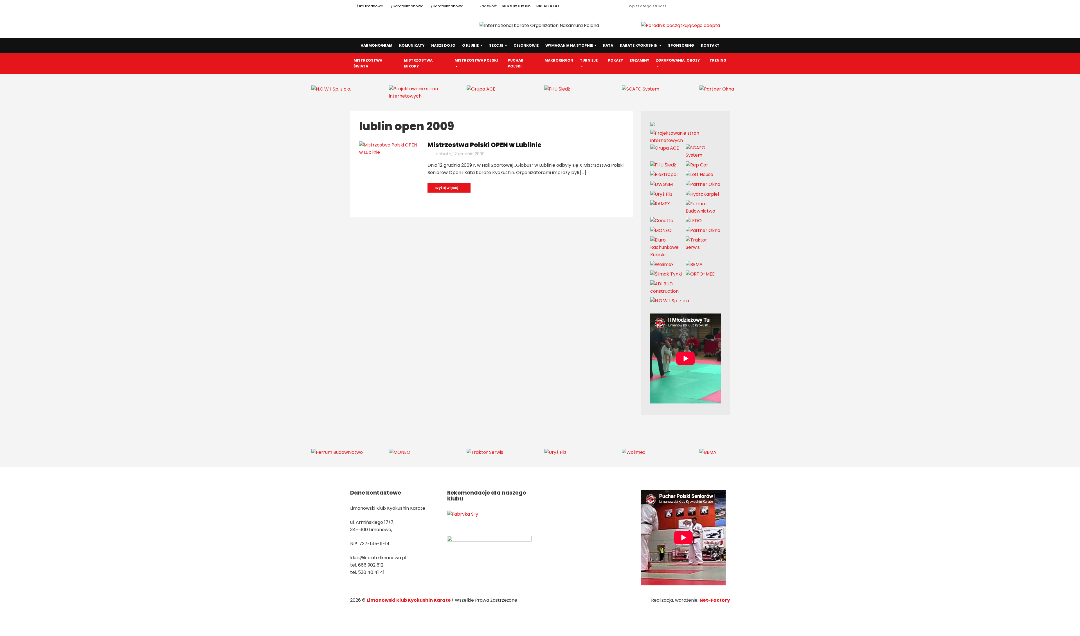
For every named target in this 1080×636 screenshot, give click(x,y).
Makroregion (558, 60)
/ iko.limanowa (369, 6)
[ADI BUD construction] (668, 287)
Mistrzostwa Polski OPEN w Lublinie (484, 144)
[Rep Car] (697, 164)
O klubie (471, 45)
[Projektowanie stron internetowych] (423, 92)
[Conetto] (661, 220)
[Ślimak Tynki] (666, 274)
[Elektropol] (664, 174)
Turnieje (589, 60)
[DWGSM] (661, 184)
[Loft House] (699, 174)
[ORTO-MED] (701, 274)
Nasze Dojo (443, 45)
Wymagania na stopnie (569, 45)
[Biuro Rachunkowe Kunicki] (668, 247)
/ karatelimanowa (406, 6)
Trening (718, 60)
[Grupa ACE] (481, 88)
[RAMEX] (660, 203)
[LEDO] (694, 220)
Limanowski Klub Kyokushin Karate (409, 600)
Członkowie (526, 45)
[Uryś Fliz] (661, 194)
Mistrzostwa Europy (418, 63)
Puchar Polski (515, 63)
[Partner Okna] (716, 88)
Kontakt (710, 45)
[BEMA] (694, 264)
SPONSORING (681, 45)
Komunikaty (411, 45)
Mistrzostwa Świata (368, 63)
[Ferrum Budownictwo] (703, 207)
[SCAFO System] (640, 88)
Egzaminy (639, 60)
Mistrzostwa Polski (476, 60)
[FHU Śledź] (557, 88)
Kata (608, 45)
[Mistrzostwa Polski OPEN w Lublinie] (389, 148)
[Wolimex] (662, 264)
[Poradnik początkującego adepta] (680, 25)
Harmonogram (376, 45)
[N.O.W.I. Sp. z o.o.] (331, 88)
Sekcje (496, 45)
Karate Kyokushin (639, 45)
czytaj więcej (447, 187)
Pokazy (615, 60)
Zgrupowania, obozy (678, 60)
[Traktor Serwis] (703, 243)
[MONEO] (661, 230)
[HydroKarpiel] (702, 194)
